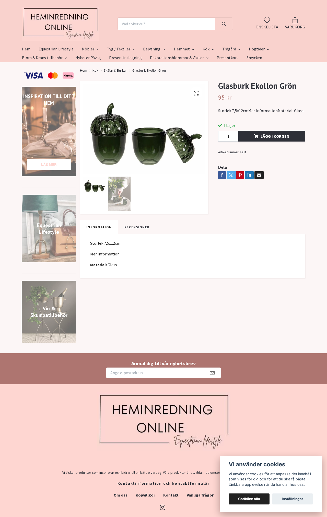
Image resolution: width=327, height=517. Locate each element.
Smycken (254, 82)
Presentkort (227, 82)
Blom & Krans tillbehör (42, 82)
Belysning (152, 74)
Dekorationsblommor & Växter (177, 82)
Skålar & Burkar (115, 95)
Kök (206, 74)
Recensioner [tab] (136, 252)
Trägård (229, 74)
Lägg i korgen (275, 161)
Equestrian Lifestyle (56, 74)
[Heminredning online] (89, 36)
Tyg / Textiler (118, 74)
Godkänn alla (249, 499)
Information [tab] (99, 252)
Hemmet (182, 74)
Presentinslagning (125, 82)
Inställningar (292, 499)
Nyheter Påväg (88, 82)
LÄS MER (49, 189)
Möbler (88, 74)
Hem (26, 74)
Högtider (257, 74)
